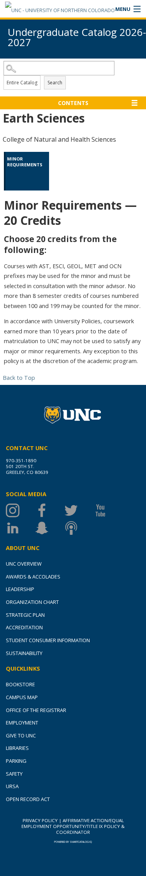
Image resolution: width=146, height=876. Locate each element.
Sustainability (24, 653)
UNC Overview (24, 563)
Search (54, 82)
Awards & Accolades (33, 576)
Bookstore (20, 684)
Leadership (20, 589)
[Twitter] (78, 510)
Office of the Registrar (36, 710)
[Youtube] (108, 510)
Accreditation (24, 627)
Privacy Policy (40, 820)
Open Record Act (28, 799)
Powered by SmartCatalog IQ (73, 842)
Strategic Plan (25, 614)
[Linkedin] (20, 528)
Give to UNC (21, 735)
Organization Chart (32, 601)
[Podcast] (78, 528)
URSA (12, 786)
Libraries (17, 747)
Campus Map (22, 697)
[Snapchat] (49, 528)
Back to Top (19, 377)
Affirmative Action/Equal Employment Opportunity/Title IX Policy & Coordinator (73, 826)
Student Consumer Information (48, 640)
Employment (22, 722)
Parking (16, 760)
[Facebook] (49, 510)
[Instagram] (20, 510)
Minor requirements (24, 161)
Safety (14, 773)
